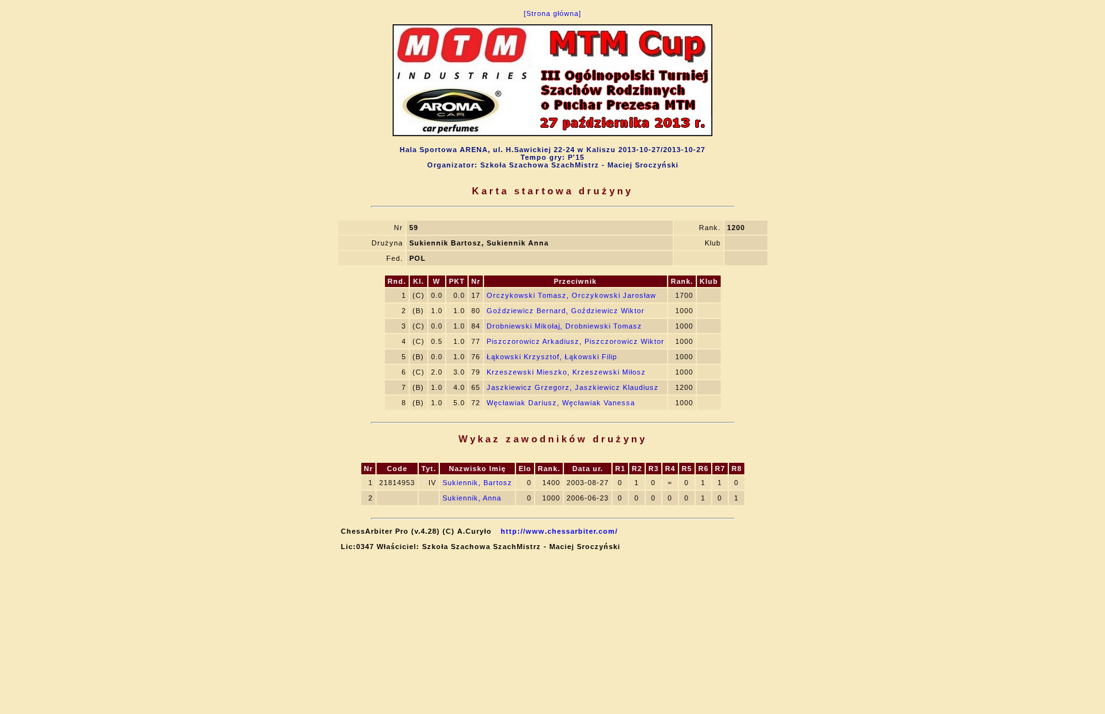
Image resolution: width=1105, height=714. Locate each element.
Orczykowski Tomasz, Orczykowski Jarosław (571, 295)
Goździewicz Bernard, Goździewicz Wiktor (566, 310)
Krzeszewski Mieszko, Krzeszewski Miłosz (566, 372)
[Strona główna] (552, 13)
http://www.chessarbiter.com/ (559, 531)
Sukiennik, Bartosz (477, 482)
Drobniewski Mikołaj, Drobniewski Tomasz (564, 326)
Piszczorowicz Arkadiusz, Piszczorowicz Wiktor (575, 341)
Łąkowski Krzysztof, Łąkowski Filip (552, 357)
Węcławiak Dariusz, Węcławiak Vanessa (561, 403)
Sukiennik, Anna (472, 498)
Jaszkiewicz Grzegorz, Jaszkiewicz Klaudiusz (573, 387)
